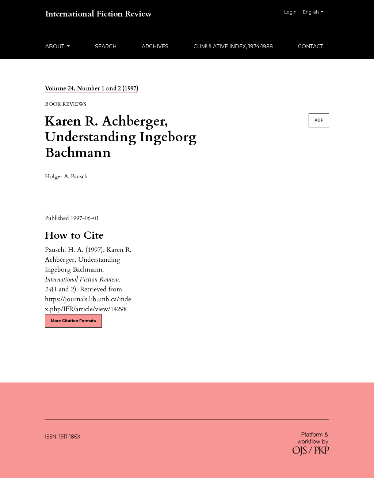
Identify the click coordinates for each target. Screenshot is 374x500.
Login (290, 12)
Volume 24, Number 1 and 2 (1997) (91, 89)
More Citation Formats (73, 320)
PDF (318, 120)
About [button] (55, 46)
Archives (155, 46)
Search (106, 46)
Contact (310, 46)
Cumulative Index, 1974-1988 (233, 46)
